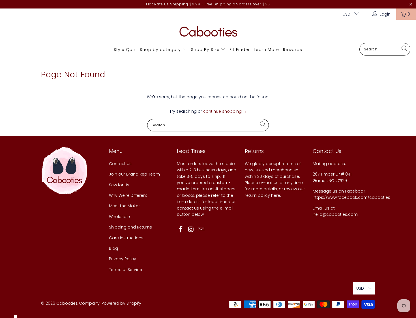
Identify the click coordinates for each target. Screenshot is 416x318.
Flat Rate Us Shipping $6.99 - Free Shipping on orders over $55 (208, 4)
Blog (113, 248)
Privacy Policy (122, 259)
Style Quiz (125, 49)
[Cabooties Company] (208, 33)
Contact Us (120, 164)
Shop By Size (205, 49)
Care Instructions (126, 238)
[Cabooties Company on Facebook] (181, 229)
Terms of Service (125, 269)
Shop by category (160, 49)
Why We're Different (128, 195)
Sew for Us (119, 185)
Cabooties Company (78, 303)
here (275, 195)
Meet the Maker (124, 206)
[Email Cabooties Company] (201, 229)
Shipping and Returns (130, 227)
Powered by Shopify (121, 303)
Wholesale (119, 216)
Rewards (292, 49)
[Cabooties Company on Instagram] (191, 229)
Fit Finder (240, 49)
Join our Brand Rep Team (134, 174)
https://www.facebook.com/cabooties (351, 197)
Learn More (266, 49)
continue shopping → (225, 111)
